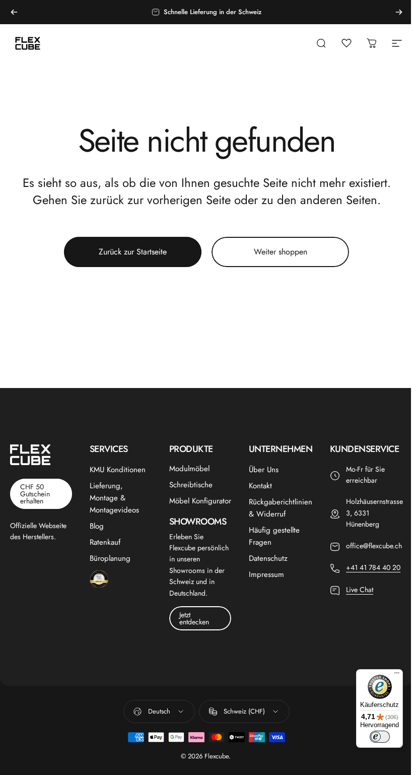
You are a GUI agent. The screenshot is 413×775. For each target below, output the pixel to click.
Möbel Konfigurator (200, 500)
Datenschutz (268, 558)
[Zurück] (14, 12)
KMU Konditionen (118, 469)
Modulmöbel (189, 468)
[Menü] (397, 675)
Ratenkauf (105, 542)
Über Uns (264, 469)
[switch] (380, 737)
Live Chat (359, 590)
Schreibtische (191, 484)
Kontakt (260, 485)
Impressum (266, 574)
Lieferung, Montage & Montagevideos (114, 497)
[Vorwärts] (399, 12)
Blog (97, 526)
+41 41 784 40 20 (373, 567)
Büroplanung (110, 558)
